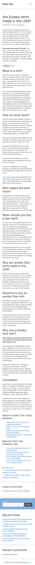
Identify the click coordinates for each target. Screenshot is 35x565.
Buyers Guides (9, 467)
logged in (14, 491)
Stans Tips (7, 4)
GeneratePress (26, 562)
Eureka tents (9, 177)
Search (4, 502)
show (11, 66)
